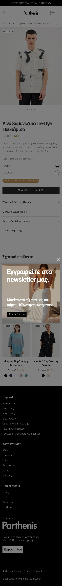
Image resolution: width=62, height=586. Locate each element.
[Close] (59, 259)
